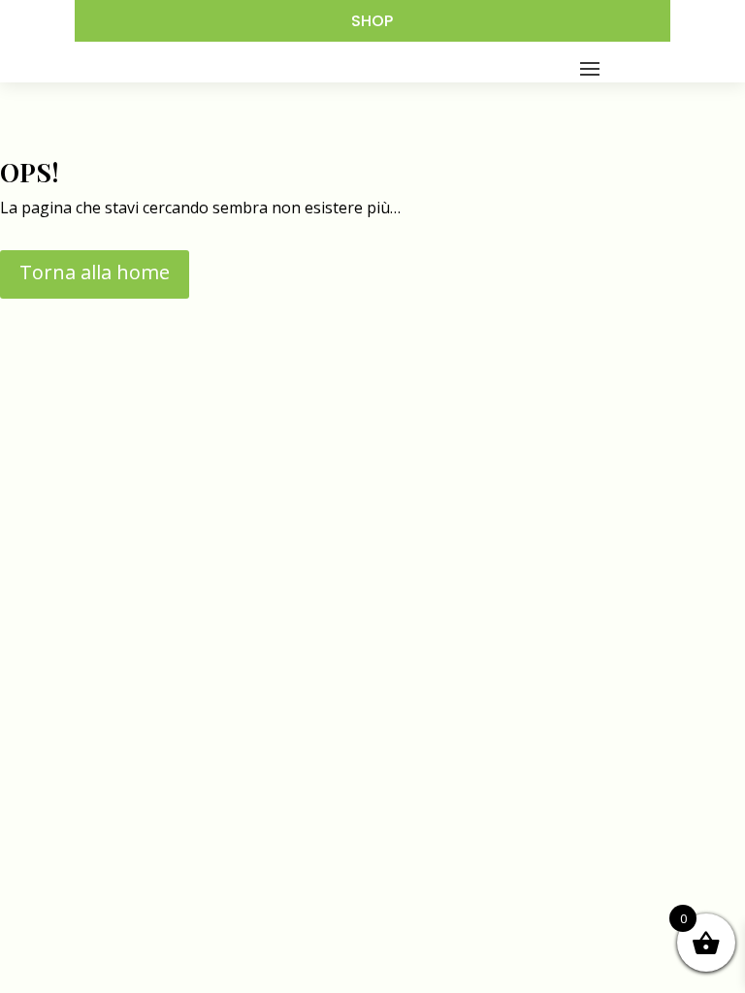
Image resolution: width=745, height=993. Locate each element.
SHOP (372, 21)
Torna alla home (94, 272)
